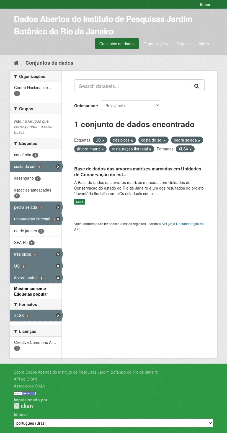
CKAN (23, 406)
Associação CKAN (29, 386)
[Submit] (197, 85)
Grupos (183, 43)
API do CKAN (25, 379)
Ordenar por (85, 105)
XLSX (79, 202)
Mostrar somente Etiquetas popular (31, 291)
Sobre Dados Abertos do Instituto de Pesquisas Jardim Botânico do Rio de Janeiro (86, 372)
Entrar (205, 4)
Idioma (20, 414)
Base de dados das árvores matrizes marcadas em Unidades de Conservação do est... (137, 171)
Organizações (155, 43)
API (164, 223)
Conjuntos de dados (117, 43)
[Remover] (103, 140)
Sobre (203, 43)
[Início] (16, 62)
